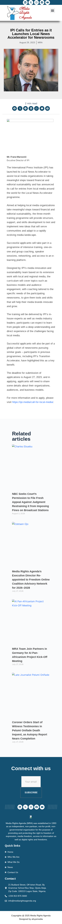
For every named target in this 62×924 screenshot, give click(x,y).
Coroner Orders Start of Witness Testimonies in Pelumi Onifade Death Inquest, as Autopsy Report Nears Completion (29, 730)
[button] (52, 10)
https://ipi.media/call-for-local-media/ (32, 402)
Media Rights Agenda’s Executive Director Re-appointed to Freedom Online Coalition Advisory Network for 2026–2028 (31, 579)
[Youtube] (47, 2)
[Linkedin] (25, 2)
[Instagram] (36, 2)
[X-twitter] (30, 2)
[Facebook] (42, 2)
